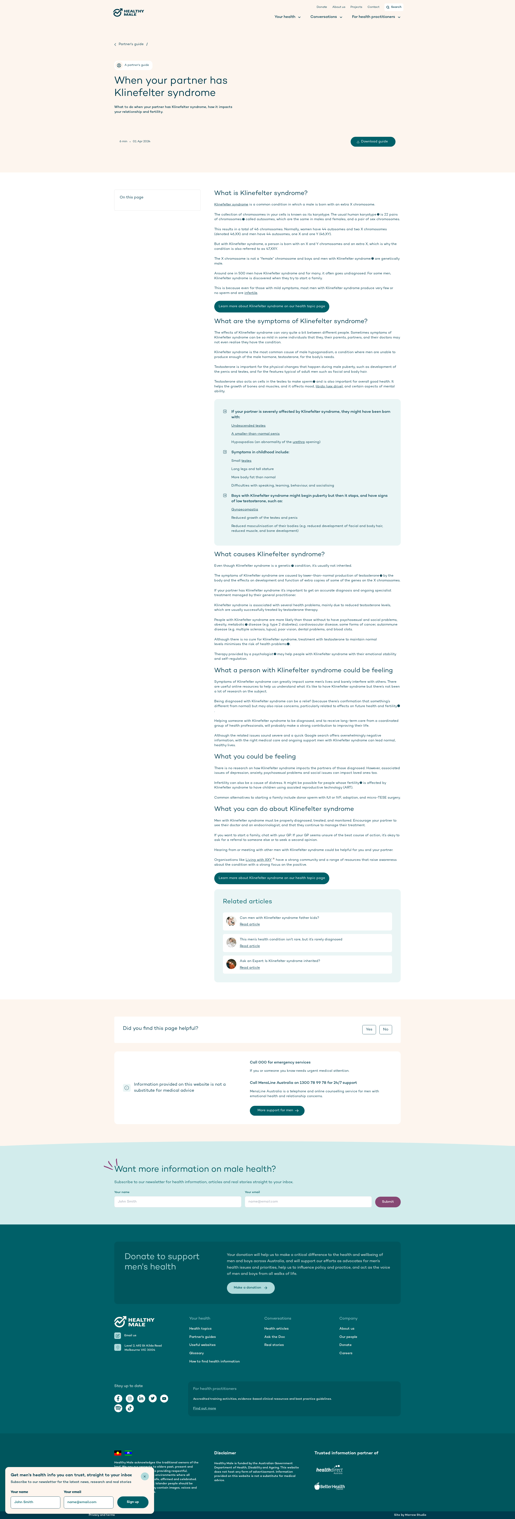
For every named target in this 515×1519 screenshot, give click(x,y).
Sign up (133, 1502)
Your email (252, 1192)
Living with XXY (259, 860)
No (385, 1029)
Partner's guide (131, 44)
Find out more (204, 1408)
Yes (369, 1029)
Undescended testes (248, 426)
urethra (299, 442)
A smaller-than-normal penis (255, 434)
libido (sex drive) (329, 386)
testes (246, 461)
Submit (388, 1202)
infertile (250, 293)
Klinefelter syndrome (231, 204)
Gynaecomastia (244, 510)
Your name (122, 1192)
